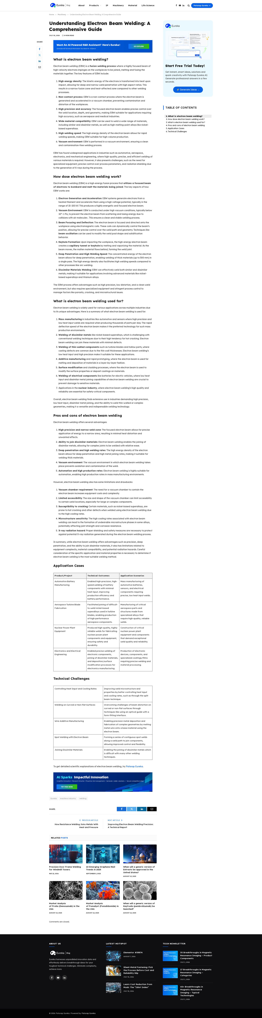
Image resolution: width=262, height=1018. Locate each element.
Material (132, 5)
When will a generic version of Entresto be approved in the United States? (139, 870)
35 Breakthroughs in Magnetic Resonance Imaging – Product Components (196, 955)
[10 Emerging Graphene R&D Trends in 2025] (103, 854)
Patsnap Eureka (134, 766)
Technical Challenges (177, 131)
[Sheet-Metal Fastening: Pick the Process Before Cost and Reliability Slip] (113, 970)
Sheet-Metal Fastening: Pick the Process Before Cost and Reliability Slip (138, 970)
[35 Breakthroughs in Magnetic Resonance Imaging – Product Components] (170, 956)
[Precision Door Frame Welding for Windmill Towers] (66, 854)
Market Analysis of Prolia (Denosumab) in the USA (64, 906)
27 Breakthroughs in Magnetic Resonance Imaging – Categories (196, 972)
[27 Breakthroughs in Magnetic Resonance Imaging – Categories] (170, 973)
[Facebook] (39, 49)
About (81, 5)
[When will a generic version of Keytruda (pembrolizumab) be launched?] (140, 890)
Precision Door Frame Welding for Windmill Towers (65, 868)
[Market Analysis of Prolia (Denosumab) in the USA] (66, 890)
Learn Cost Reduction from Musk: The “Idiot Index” (137, 985)
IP (107, 5)
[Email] (39, 67)
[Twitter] (39, 55)
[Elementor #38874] (113, 956)
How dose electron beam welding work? (186, 119)
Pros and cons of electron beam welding (186, 125)
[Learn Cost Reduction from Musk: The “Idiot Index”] (113, 988)
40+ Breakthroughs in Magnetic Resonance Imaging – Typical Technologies (191, 991)
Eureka (53, 798)
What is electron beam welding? (185, 116)
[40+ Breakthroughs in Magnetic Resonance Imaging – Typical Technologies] (170, 990)
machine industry (68, 798)
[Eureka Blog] (60, 5)
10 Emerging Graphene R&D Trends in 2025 (100, 868)
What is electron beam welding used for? (186, 122)
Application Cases (176, 128)
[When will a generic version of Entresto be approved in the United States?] (140, 854)
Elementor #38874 (133, 952)
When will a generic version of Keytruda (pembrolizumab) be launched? (139, 906)
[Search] (188, 5)
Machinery (118, 5)
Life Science (148, 5)
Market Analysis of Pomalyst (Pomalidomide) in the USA (102, 906)
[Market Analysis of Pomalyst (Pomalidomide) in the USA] (103, 890)
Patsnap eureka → (202, 5)
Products (94, 5)
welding (83, 798)
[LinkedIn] (39, 61)
